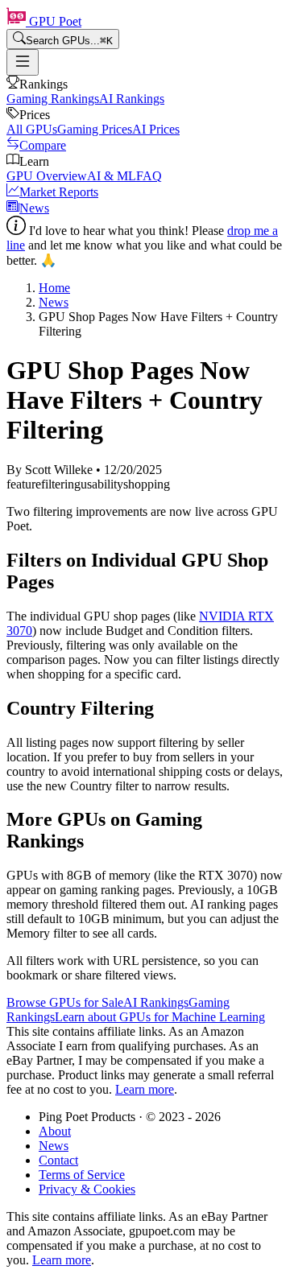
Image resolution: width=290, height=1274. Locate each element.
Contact (58, 1160)
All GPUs (31, 129)
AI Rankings (131, 98)
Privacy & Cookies (87, 1189)
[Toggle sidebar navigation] (22, 62)
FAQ (149, 176)
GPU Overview (46, 176)
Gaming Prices (94, 129)
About (55, 1131)
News (34, 208)
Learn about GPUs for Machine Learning (160, 1017)
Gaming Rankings (52, 98)
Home (54, 288)
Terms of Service (82, 1174)
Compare (42, 145)
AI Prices (156, 129)
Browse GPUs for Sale (64, 1002)
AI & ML (111, 176)
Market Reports (58, 192)
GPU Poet (53, 21)
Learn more (144, 1089)
